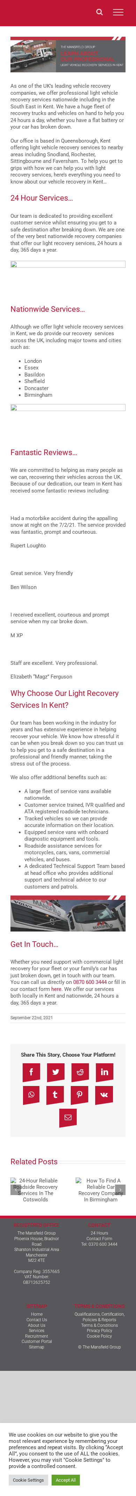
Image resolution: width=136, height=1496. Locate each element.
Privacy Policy (99, 1330)
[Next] (120, 1190)
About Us (36, 1325)
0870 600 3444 (90, 982)
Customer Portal (37, 1341)
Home (37, 1314)
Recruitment (36, 1336)
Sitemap (36, 1347)
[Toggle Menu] (118, 12)
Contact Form (99, 1238)
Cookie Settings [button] (28, 1480)
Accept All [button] (66, 1480)
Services (36, 1330)
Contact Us (37, 1319)
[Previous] (15, 1190)
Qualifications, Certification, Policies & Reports (99, 1317)
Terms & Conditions (99, 1325)
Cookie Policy (99, 1336)
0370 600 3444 (103, 1244)
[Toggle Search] (99, 11)
